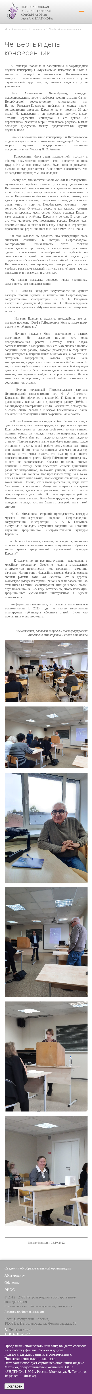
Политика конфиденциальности (24, 1311)
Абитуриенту (14, 1275)
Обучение (11, 1282)
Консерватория (19, 29)
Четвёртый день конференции (65, 29)
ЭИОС (9, 1290)
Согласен (14, 1386)
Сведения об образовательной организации (37, 1268)
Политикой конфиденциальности (29, 1359)
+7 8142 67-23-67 (17, 1334)
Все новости (38, 29)
